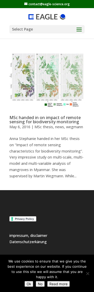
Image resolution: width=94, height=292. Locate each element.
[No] (87, 273)
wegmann (74, 126)
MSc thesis (43, 126)
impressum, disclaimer (28, 235)
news (59, 126)
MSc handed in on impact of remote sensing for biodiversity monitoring (45, 120)
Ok (29, 284)
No (40, 284)
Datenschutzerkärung (28, 241)
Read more (58, 284)
